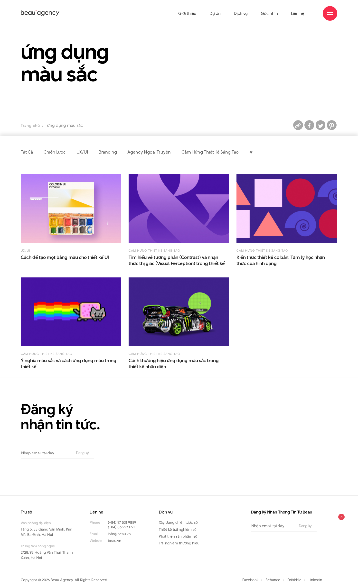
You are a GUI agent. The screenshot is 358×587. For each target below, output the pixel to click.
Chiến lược (55, 152)
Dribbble (294, 579)
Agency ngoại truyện (148, 152)
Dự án (215, 13)
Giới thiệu (187, 13)
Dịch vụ (241, 13)
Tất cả (27, 152)
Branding (108, 152)
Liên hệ (297, 13)
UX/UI (82, 152)
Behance (272, 579)
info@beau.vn (119, 533)
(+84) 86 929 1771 (121, 527)
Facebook (250, 579)
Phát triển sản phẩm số (178, 536)
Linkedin (315, 579)
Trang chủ (30, 125)
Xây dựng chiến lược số (178, 522)
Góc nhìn (269, 13)
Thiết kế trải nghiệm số (178, 529)
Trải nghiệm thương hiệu (179, 543)
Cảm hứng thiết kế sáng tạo (210, 152)
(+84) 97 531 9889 (122, 522)
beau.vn (114, 540)
